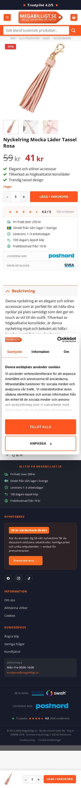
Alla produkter (29, 38)
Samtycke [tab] (14, 351)
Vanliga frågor (14, 644)
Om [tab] (66, 351)
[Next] (71, 78)
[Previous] (10, 78)
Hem (12, 38)
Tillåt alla (40, 426)
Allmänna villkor (16, 608)
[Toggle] (7, 290)
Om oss (9, 600)
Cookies (9, 616)
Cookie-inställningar (49, 739)
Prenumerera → (26, 560)
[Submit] (73, 30)
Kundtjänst (12, 651)
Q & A (17, 454)
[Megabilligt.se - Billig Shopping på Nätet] (40, 17)
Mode (46, 38)
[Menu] (7, 17)
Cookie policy (27, 739)
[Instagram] (18, 578)
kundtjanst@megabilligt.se (23, 672)
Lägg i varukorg (54, 197)
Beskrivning (23, 290)
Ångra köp (11, 636)
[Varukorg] (73, 17)
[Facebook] (8, 578)
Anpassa (38, 443)
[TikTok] (29, 578)
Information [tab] (40, 351)
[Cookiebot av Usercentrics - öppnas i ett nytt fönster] (57, 340)
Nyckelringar (62, 38)
